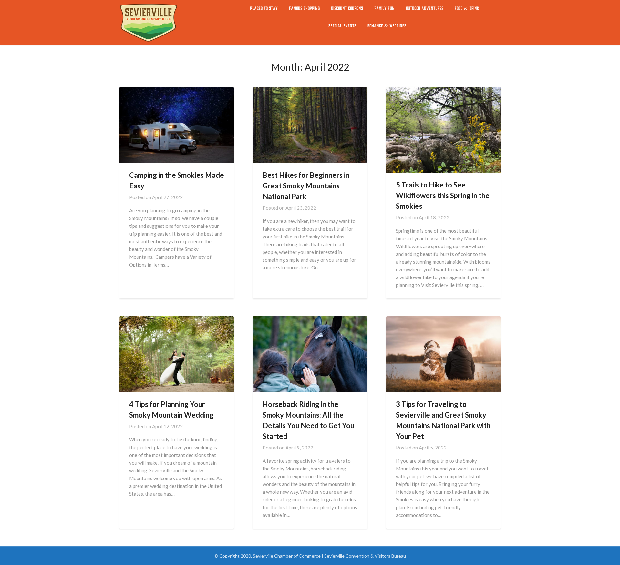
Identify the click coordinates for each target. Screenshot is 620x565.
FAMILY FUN (384, 8)
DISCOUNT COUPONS (347, 8)
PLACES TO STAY (264, 8)
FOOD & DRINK (467, 8)
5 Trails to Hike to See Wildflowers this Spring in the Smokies (443, 195)
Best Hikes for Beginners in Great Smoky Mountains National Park (306, 186)
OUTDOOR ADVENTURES (424, 8)
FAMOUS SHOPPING (304, 8)
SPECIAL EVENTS (342, 26)
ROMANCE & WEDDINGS (386, 26)
